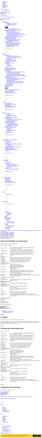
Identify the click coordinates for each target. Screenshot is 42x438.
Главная (1, 230)
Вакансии (9, 213)
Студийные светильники (9, 122)
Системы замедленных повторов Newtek (12, 42)
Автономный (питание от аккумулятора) (14, 119)
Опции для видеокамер (11, 57)
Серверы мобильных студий (12, 35)
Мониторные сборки (11, 80)
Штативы (9, 116)
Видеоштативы (10, 141)
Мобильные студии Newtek (10, 30)
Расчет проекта (10, 226)
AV (7, 66)
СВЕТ (4, 112)
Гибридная (7, 163)
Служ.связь (5, 408)
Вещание (4, 409)
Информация (7, 218)
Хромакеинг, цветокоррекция (13, 89)
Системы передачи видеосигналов (13, 73)
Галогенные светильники (12, 123)
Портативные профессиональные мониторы (15, 81)
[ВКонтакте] (1, 307)
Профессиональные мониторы (10, 77)
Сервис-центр (5, 6)
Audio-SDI (9, 64)
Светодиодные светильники (12, 125)
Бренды (4, 3)
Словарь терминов (10, 221)
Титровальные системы (9, 46)
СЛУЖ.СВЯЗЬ (5, 160)
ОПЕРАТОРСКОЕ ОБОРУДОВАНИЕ (10, 139)
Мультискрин (9, 83)
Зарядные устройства (9, 181)
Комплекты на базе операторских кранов (12, 146)
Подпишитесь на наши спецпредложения (8, 398)
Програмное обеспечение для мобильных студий (16, 34)
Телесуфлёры (7, 86)
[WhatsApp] (4, 307)
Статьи (8, 219)
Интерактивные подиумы (10, 90)
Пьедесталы (7, 142)
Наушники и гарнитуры (9, 107)
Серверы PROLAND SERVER (12, 40)
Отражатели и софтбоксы (12, 115)
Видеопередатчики (8, 69)
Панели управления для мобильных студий (15, 33)
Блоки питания (8, 180)
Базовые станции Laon (11, 164)
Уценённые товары (8, 132)
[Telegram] (5, 307)
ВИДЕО (9, 230)
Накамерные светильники (10, 121)
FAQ (8, 220)
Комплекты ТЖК (8, 118)
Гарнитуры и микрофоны (12, 166)
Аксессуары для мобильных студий (13, 31)
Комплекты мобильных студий (13, 32)
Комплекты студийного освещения (11, 117)
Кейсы (6, 216)
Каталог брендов (6, 411)
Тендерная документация (7, 312)
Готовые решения (8, 217)
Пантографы (9, 129)
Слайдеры (7, 150)
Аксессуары (9, 128)
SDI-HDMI (9, 65)
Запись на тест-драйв (11, 225)
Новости (4, 1)
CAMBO (8, 144)
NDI (8, 63)
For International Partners (7, 431)
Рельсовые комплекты (11, 130)
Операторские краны (9, 147)
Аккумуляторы (8, 178)
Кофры (8, 114)
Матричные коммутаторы (12, 60)
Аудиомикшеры (8, 105)
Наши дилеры (5, 5)
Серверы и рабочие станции (10, 38)
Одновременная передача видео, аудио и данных (16, 71)
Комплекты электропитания (10, 182)
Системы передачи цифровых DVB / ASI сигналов (16, 75)
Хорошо (37, 435)
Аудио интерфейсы (8, 103)
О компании (5, 2)
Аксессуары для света (9, 113)
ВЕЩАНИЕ (5, 21)
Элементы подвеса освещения (10, 127)
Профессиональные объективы (11, 92)
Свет (3, 406)
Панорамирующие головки (10, 148)
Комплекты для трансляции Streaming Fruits (13, 29)
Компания (7, 211)
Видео (4, 407)
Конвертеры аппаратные (9, 62)
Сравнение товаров (10, 222)
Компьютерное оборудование (10, 68)
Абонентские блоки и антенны (13, 165)
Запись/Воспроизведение (13, 28)
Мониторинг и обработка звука (11, 104)
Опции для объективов (9, 91)
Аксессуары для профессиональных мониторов (16, 78)
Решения (4, 4)
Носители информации (9, 84)
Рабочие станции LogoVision (10, 37)
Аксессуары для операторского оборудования (13, 143)
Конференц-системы (9, 85)
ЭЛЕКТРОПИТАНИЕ (7, 177)
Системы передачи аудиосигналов (13, 72)
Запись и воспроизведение (10, 67)
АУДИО (4, 102)
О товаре (4, 310)
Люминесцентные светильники (13, 124)
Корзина (2, 19)
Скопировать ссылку (7, 308)
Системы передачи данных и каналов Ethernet (15, 74)
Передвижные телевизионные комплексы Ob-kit (14, 36)
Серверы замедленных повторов (13, 45)
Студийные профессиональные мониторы (15, 82)
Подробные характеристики (5, 297)
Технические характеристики (8, 311)
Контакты (4, 7)
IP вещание (7, 22)
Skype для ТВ (7, 25)
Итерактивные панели (9, 76)
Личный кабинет (3, 15)
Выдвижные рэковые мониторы (13, 79)
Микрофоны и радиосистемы (10, 106)
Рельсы (8, 131)
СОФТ (4, 191)
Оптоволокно (7, 70)
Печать (1, 308)
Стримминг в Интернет (11, 24)
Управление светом (8, 126)
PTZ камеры (9, 58)
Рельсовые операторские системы (11, 149)
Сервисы (6, 224)
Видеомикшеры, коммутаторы (10, 59)
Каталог (5, 230)
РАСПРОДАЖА (6, 201)
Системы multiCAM (8, 41)
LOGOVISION (10, 145)
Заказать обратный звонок (5, 11)
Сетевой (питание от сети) (12, 120)
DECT (6, 161)
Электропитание (6, 410)
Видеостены (7, 61)
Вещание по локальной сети (12, 23)
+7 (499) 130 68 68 (6, 10)
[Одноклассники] (2, 307)
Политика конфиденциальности (6, 432)
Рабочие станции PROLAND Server (13, 39)
